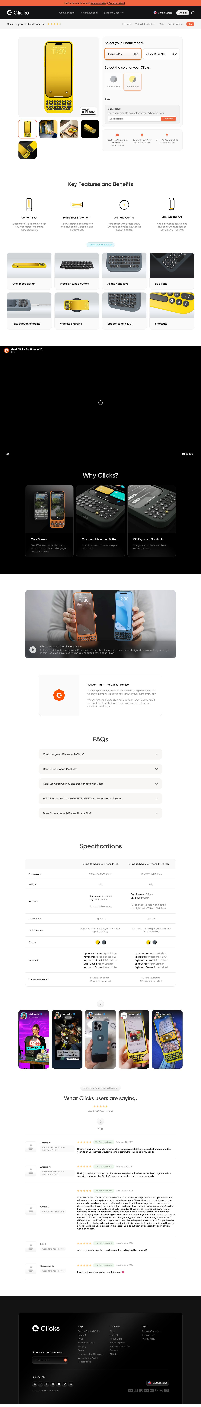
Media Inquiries (117, 1342)
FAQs (161, 24)
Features (127, 24)
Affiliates (114, 1354)
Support (82, 1335)
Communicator (67, 12)
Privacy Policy (148, 1338)
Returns (81, 1350)
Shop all (182, 12)
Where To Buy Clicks (88, 1358)
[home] (18, 12)
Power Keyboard (89, 12)
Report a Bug (84, 1361)
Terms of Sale (148, 1335)
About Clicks (116, 1338)
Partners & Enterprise (120, 1346)
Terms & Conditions (151, 1331)
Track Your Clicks (86, 1342)
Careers (114, 1350)
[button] (23, 77)
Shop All (114, 1335)
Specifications (175, 24)
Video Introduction (145, 24)
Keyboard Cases (112, 12)
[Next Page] (100, 1004)
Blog (112, 1331)
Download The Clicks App (90, 1354)
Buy (190, 24)
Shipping (82, 1346)
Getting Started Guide (89, 1331)
